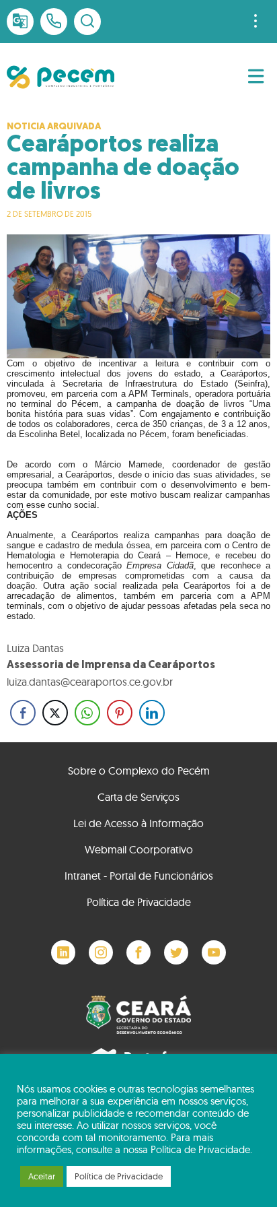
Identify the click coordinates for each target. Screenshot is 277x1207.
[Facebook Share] (23, 712)
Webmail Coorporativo (139, 849)
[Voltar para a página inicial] (60, 77)
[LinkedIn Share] (152, 712)
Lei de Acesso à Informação (138, 823)
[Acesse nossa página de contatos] (54, 21)
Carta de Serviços (138, 797)
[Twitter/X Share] (55, 712)
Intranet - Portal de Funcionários (139, 875)
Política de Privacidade (139, 902)
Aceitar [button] (41, 1176)
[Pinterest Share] (119, 712)
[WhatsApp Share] (87, 712)
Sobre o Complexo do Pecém (139, 770)
